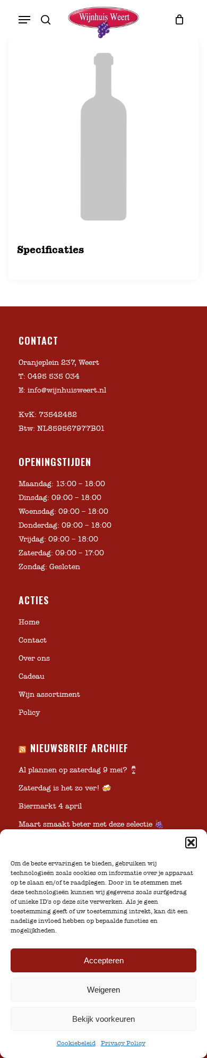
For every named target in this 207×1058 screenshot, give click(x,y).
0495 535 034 (54, 376)
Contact (33, 640)
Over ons (34, 658)
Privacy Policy (123, 1043)
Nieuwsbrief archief (79, 748)
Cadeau (32, 676)
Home (29, 622)
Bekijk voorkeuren (103, 1018)
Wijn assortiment (49, 694)
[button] (191, 842)
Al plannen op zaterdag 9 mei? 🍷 (78, 769)
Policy (29, 712)
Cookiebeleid (76, 1043)
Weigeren (103, 989)
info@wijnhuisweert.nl (67, 390)
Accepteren (104, 960)
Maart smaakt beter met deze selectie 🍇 (91, 824)
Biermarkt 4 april (50, 806)
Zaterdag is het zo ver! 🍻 (65, 788)
